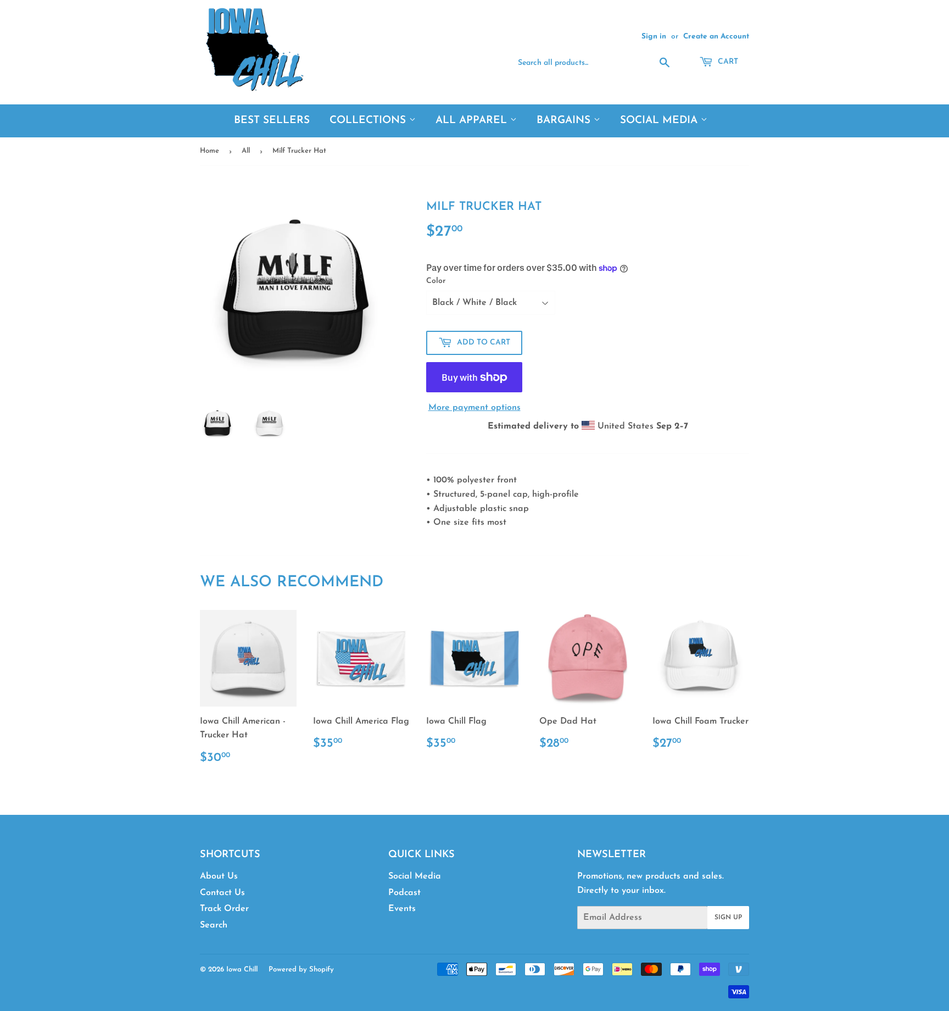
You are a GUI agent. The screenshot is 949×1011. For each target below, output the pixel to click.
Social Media (660, 120)
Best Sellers (272, 120)
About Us (219, 876)
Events (402, 908)
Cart (727, 62)
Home (209, 150)
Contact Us (222, 892)
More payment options (474, 407)
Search (213, 925)
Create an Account (716, 36)
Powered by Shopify (301, 969)
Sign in (653, 36)
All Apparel (473, 120)
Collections (369, 120)
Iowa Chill (242, 969)
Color (435, 281)
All (246, 150)
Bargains (565, 120)
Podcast (404, 892)
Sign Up (728, 917)
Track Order (224, 908)
